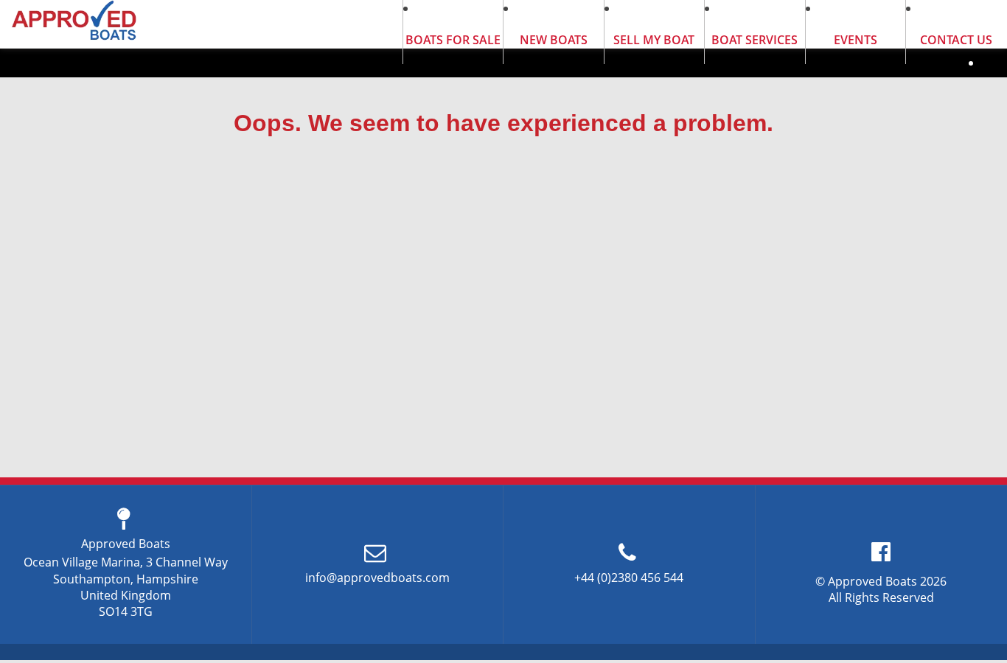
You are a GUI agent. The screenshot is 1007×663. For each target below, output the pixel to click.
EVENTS (855, 40)
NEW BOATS (554, 40)
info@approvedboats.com (377, 577)
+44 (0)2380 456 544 (628, 577)
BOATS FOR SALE (453, 40)
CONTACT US (956, 40)
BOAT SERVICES (754, 40)
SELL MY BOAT (653, 40)
